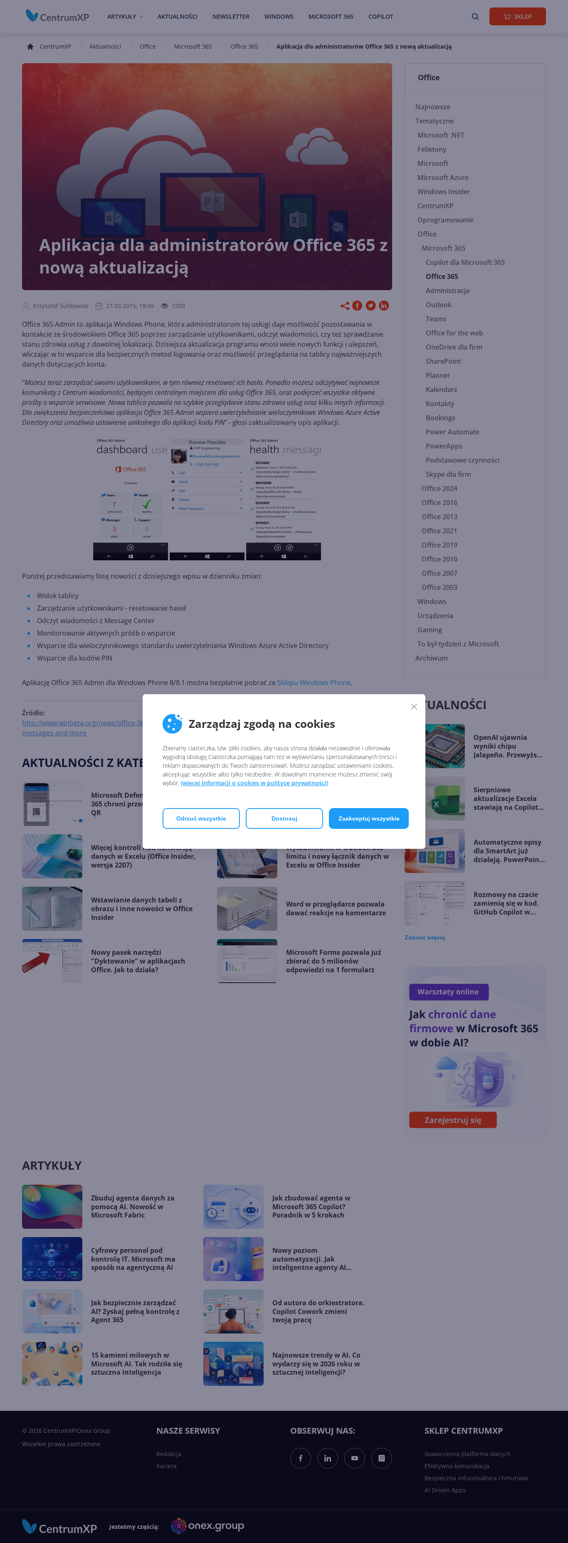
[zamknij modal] (414, 706)
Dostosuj (284, 818)
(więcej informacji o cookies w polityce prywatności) (254, 783)
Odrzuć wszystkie (201, 818)
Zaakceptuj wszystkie (369, 818)
